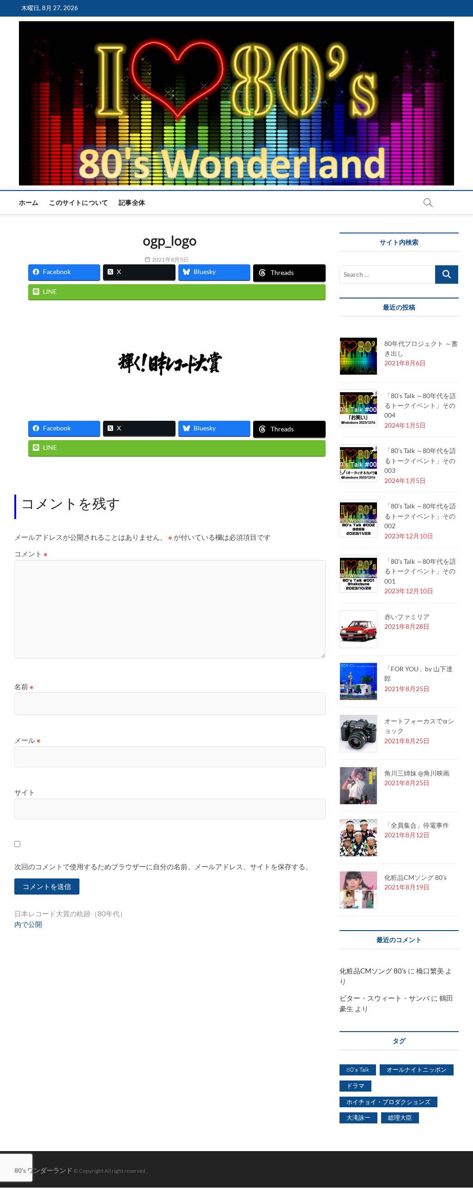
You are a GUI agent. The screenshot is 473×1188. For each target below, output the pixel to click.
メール (27, 740)
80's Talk (357, 1069)
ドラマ (355, 1085)
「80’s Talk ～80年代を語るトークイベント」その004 (420, 405)
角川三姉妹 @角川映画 (416, 773)
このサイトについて (78, 202)
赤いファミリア (407, 617)
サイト (24, 792)
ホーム (29, 202)
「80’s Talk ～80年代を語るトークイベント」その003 (420, 460)
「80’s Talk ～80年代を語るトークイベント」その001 (420, 571)
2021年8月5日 (170, 259)
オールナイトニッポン (417, 1069)
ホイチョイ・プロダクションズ (388, 1101)
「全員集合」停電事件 (416, 825)
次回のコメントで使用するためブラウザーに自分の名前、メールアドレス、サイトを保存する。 (163, 866)
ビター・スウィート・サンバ (385, 998)
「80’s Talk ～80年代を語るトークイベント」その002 (420, 516)
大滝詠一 (358, 1117)
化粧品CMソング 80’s (415, 877)
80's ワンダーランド (43, 1170)
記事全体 (132, 202)
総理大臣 (400, 1117)
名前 (24, 686)
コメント (31, 553)
